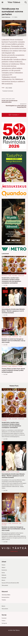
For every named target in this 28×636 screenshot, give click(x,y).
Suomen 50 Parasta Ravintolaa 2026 (10, 582)
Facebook (4, 618)
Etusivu (3, 565)
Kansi (9, 275)
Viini (20, 336)
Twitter (3, 620)
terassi (10, 87)
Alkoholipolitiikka (6, 594)
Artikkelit (4, 275)
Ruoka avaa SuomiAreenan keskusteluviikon (9, 101)
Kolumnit (14, 275)
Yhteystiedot (5, 585)
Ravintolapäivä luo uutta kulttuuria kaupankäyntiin (16, 106)
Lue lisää (5, 285)
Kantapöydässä (5, 597)
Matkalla (14, 366)
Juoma (3, 572)
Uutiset (8, 307)
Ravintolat (21, 275)
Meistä (3, 580)
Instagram (4, 623)
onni (7, 87)
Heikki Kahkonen (6, 17)
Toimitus (4, 600)
